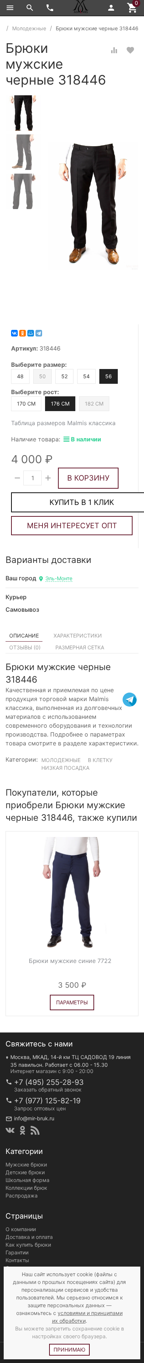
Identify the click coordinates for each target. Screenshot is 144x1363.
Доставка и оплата (29, 1237)
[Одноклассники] (22, 333)
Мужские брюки (26, 1164)
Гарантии (17, 1252)
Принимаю (69, 1349)
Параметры (72, 1002)
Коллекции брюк (26, 1188)
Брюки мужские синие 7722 (70, 960)
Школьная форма (27, 1180)
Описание (24, 635)
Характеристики (78, 635)
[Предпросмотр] (72, 892)
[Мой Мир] (30, 333)
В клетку (100, 760)
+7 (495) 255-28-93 (49, 1082)
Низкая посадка (65, 768)
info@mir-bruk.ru (34, 1118)
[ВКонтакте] (14, 333)
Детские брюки (25, 1172)
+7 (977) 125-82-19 (47, 1100)
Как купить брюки (28, 1244)
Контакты (17, 1260)
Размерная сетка (79, 647)
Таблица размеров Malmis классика (63, 423)
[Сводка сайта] (35, 1130)
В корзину (88, 478)
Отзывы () (25, 647)
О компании (21, 1229)
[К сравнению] (114, 50)
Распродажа (22, 1195)
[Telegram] (38, 333)
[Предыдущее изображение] (16, 892)
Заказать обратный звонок (48, 1089)
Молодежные (60, 760)
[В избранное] (130, 50)
